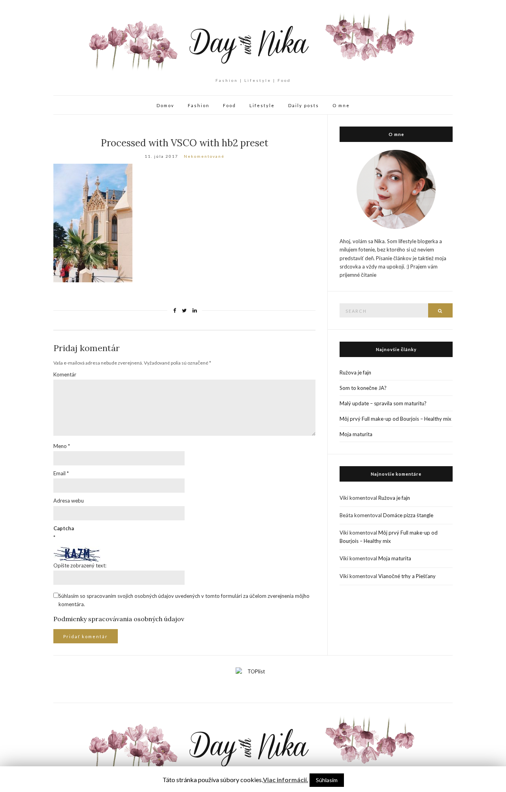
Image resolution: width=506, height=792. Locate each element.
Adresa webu (68, 500)
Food (229, 105)
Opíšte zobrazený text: (79, 565)
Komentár (64, 374)
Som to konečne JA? (363, 388)
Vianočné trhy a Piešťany (407, 576)
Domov (165, 105)
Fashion (199, 105)
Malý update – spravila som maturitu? (383, 403)
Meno (61, 446)
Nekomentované (204, 156)
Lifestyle (262, 105)
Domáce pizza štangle (408, 515)
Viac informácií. (285, 779)
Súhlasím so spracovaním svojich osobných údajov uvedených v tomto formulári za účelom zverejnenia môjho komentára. (184, 600)
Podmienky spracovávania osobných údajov (118, 619)
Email (61, 473)
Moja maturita (356, 434)
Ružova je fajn (355, 372)
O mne (341, 105)
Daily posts (303, 105)
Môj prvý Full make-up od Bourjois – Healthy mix (395, 419)
